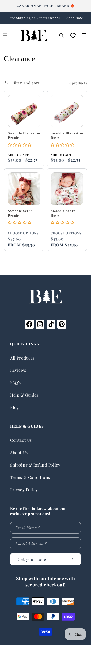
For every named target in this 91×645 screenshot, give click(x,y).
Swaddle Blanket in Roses (67, 135)
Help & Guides (24, 395)
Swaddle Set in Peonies (20, 213)
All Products (22, 358)
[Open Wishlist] (72, 35)
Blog (14, 407)
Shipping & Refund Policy (35, 465)
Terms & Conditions (30, 477)
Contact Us (21, 440)
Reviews (18, 370)
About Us (19, 452)
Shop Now (74, 18)
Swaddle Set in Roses (63, 213)
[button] (61, 35)
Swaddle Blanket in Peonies (24, 135)
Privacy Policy (24, 489)
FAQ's (15, 382)
